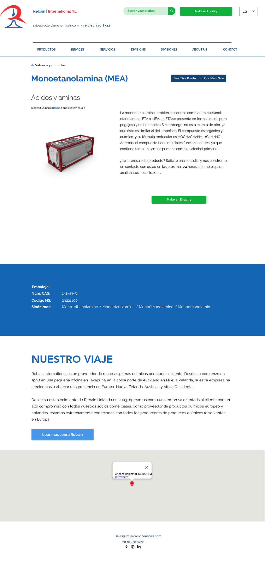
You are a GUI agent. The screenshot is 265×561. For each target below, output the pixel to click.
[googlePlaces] (126, 547)
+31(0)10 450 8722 (95, 25)
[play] (105, 188)
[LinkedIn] (139, 547)
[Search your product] (171, 11)
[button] (206, 11)
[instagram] (133, 547)
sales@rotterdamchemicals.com (57, 25)
